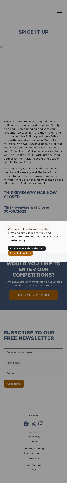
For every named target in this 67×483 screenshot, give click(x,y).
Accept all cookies (20, 253)
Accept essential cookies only (27, 248)
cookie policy (16, 240)
